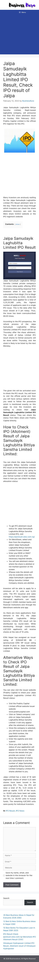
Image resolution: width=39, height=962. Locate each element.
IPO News (20, 811)
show (18, 224)
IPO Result (10, 811)
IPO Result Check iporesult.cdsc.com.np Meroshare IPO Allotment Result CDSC (19, 937)
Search (6, 898)
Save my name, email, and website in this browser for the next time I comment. (19, 875)
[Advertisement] (19, 35)
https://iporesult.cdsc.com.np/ (22, 537)
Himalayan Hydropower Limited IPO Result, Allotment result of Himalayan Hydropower (19, 946)
